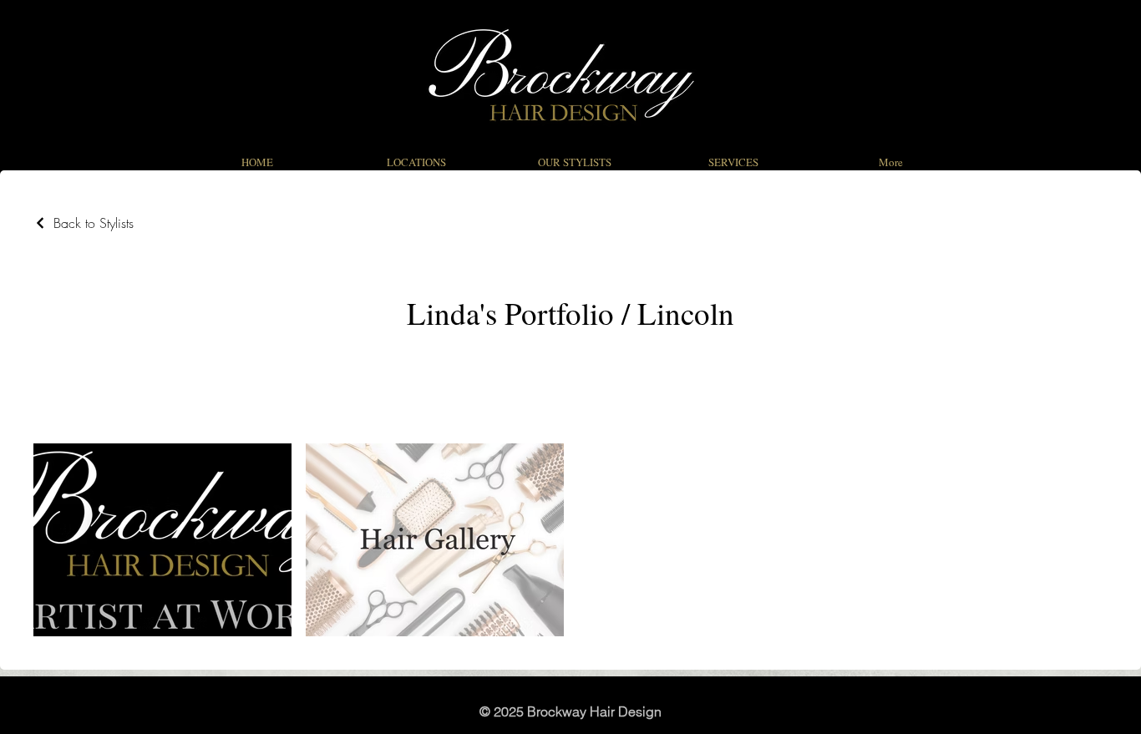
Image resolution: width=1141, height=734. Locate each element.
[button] (574, 162)
